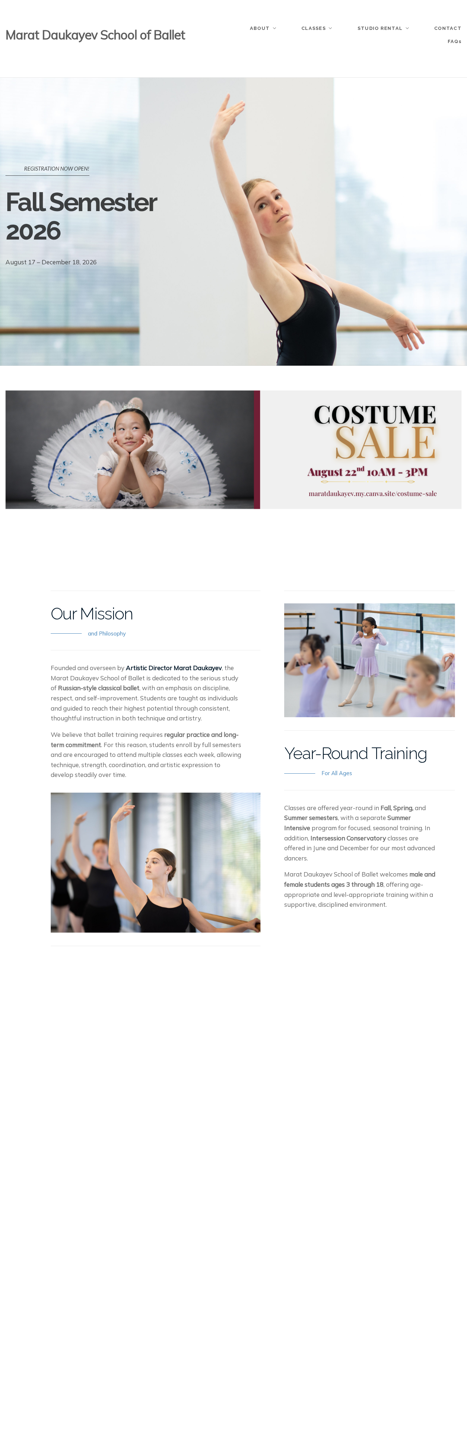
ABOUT (260, 28)
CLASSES (313, 28)
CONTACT (448, 28)
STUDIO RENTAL (380, 28)
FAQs (455, 41)
